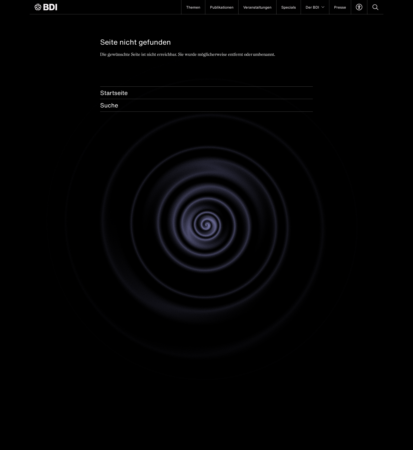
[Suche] (375, 7)
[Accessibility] (359, 7)
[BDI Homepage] (45, 7)
